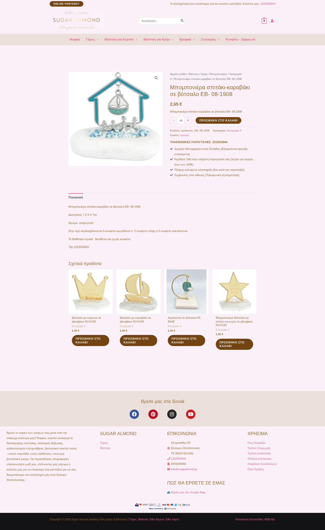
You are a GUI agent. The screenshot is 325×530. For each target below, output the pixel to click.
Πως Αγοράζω (256, 442)
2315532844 (267, 3)
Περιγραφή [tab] (75, 197)
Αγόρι (204, 74)
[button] (66, 4)
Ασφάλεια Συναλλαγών (262, 463)
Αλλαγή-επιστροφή (259, 458)
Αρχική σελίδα (178, 74)
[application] (97, 39)
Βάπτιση (194, 74)
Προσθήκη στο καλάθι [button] (88, 340)
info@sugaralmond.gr (184, 469)
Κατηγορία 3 (234, 130)
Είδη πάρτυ (172, 519)
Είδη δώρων (157, 519)
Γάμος (133, 519)
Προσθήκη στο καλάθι (218, 120)
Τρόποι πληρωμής (259, 448)
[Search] (182, 21)
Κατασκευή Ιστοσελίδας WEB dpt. (255, 519)
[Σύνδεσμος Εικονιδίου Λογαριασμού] (272, 20)
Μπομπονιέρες (218, 74)
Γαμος (104, 442)
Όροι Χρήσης (256, 469)
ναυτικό (184, 135)
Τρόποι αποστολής (259, 453)
